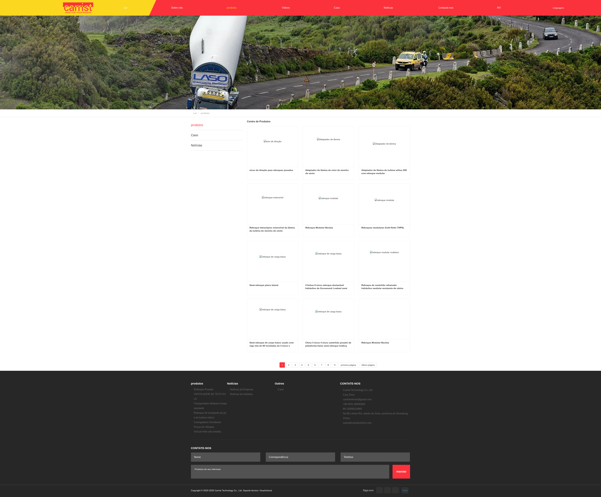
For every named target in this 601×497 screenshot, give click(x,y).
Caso (337, 7)
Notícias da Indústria (241, 394)
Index (405, 490)
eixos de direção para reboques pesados (271, 170)
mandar (401, 471)
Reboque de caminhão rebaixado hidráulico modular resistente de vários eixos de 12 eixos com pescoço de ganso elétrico (383, 287)
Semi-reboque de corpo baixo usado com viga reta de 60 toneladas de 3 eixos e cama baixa (271, 344)
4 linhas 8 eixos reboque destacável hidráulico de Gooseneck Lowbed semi (326, 287)
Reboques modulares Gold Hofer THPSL (382, 227)
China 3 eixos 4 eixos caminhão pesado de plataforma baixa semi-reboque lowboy (328, 344)
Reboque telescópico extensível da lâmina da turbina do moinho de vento (272, 229)
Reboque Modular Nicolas (319, 227)
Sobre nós (177, 7)
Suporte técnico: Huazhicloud (257, 490)
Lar (125, 7)
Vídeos (286, 7)
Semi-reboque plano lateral (263, 285)
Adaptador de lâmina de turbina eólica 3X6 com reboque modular (384, 172)
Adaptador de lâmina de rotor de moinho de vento (327, 172)
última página (368, 365)
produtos (197, 125)
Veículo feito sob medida (207, 431)
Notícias (196, 145)
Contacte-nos (445, 7)
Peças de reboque (204, 427)
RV (499, 7)
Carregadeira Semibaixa (207, 422)
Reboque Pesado (203, 389)
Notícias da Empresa (241, 389)
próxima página (348, 365)
